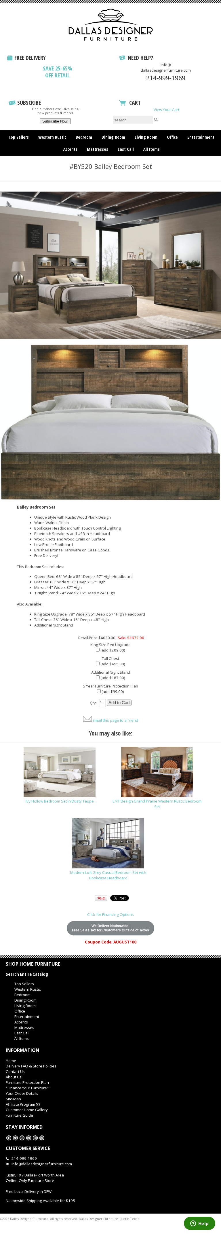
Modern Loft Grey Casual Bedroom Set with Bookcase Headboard (108, 875)
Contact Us (15, 1071)
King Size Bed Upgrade (110, 644)
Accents (70, 149)
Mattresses (97, 149)
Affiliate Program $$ (23, 1104)
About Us (14, 1077)
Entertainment (200, 137)
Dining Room (113, 137)
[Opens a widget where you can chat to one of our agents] (199, 1224)
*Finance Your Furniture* (27, 1087)
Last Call (126, 149)
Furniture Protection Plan (27, 1082)
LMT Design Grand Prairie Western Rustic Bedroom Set (157, 804)
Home (11, 1060)
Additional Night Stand (110, 672)
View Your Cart (166, 109)
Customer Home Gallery (27, 1109)
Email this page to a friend (115, 720)
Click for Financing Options (110, 914)
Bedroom (84, 137)
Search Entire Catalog (27, 974)
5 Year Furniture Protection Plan (110, 686)
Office (172, 137)
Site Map (13, 1098)
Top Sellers (19, 137)
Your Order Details (22, 1093)
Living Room (146, 137)
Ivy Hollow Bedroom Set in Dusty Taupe (60, 801)
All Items (151, 149)
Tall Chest (110, 658)
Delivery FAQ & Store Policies (31, 1066)
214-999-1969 (165, 78)
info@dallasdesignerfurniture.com (166, 67)
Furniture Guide (19, 1115)
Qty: (93, 702)
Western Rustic (52, 137)
